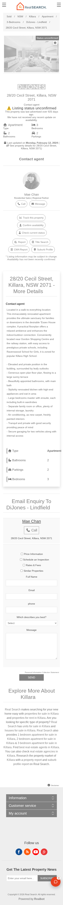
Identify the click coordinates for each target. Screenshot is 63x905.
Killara (11, 759)
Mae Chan (31, 194)
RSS (27, 851)
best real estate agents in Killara (39, 747)
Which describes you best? (31, 617)
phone (31, 603)
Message (39, 203)
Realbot (39, 898)
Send (31, 677)
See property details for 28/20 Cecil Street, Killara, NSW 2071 (33, 147)
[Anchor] (47, 290)
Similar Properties (33, 570)
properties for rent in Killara (29, 717)
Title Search (41, 242)
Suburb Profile (44, 249)
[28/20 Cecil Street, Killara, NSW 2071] (31, 72)
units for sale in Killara (36, 726)
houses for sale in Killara (20, 730)
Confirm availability (33, 225)
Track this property (33, 217)
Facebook (19, 851)
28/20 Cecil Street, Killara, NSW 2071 (31, 538)
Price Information (33, 554)
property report (33, 759)
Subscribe (47, 878)
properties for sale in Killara (42, 713)
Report (21, 242)
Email (32, 590)
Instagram (44, 851)
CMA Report (20, 249)
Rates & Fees (33, 565)
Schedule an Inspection (36, 559)
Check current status (33, 232)
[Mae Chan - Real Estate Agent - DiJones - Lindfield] (31, 188)
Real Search (12, 709)
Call (22, 203)
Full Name (31, 576)
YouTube (35, 851)
